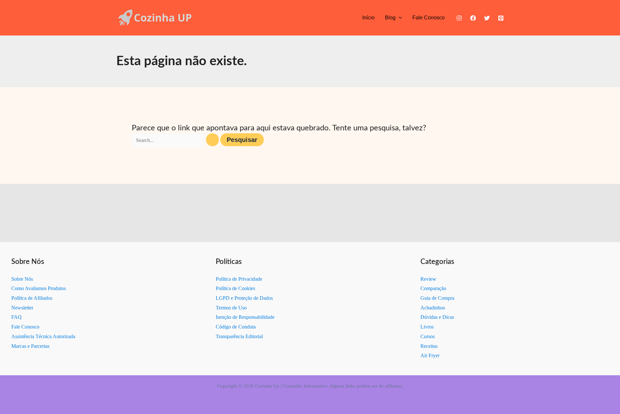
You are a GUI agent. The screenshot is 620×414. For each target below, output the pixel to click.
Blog (390, 17)
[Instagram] (459, 18)
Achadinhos (432, 307)
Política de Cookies (235, 288)
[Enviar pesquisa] (212, 139)
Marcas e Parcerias (30, 346)
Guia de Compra (437, 298)
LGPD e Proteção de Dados (244, 298)
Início (368, 17)
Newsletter (22, 307)
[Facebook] (473, 18)
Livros (427, 326)
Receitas (429, 346)
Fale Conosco (428, 17)
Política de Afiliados (31, 298)
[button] (399, 17)
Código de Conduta (236, 326)
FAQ (16, 317)
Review (428, 279)
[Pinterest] (501, 18)
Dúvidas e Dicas (437, 317)
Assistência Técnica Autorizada (43, 336)
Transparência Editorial (239, 336)
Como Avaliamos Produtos (38, 288)
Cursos (427, 336)
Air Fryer (429, 355)
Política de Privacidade (239, 279)
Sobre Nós (22, 279)
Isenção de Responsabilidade (245, 317)
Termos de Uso (231, 307)
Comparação (433, 288)
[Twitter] (487, 18)
